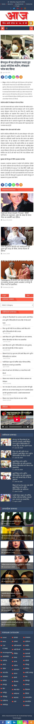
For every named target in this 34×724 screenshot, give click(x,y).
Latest (5, 637)
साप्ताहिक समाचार (9, 509)
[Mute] (28, 427)
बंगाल (15, 673)
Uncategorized (7, 652)
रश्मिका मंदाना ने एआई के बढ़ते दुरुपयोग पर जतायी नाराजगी (17, 565)
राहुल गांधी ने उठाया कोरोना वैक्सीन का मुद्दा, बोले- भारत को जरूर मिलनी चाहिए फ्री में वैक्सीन (6, 296)
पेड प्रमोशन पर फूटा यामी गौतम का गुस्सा (12, 521)
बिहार (15, 685)
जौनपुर (27, 664)
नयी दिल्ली (17, 649)
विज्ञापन (27, 689)
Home (3, 4)
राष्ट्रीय (27, 645)
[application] (17, 420)
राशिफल (27, 641)
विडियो (27, 693)
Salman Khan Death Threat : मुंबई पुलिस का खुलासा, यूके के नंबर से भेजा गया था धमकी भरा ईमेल (16, 215)
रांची (15, 701)
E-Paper (17, 6)
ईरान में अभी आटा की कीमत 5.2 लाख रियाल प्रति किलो (16, 371)
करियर (5, 680)
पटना (15, 661)
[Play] (3, 427)
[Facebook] (2, 77)
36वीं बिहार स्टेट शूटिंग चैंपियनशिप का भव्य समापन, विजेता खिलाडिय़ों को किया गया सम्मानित (17, 338)
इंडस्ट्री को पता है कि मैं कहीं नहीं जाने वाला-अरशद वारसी (16, 622)
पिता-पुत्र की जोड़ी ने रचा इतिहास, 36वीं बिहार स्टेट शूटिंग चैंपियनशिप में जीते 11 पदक (16, 330)
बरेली (15, 677)
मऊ (26, 676)
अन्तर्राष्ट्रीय (6, 656)
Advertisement (19, 4)
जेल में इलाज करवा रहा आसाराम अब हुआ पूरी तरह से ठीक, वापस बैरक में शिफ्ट (15, 248)
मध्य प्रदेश (16, 689)
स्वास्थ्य (27, 705)
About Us (10, 4)
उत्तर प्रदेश (5, 672)
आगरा (4, 664)
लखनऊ (27, 649)
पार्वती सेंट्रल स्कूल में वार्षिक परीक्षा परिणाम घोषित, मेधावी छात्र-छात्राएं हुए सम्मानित (17, 363)
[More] (21, 77)
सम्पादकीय (28, 697)
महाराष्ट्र (16, 697)
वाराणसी (27, 653)
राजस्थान (27, 637)
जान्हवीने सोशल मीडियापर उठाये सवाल (12, 593)
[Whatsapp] (13, 77)
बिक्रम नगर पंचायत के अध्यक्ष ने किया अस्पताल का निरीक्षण (17, 380)
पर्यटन (16, 665)
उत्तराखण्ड (5, 676)
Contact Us (29, 4)
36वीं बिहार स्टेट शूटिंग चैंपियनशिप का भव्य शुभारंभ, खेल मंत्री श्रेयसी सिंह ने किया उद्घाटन (17, 346)
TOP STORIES (5, 647)
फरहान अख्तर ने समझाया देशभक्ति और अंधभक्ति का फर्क (16, 608)
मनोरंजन (16, 693)
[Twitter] (6, 77)
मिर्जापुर (27, 680)
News (4, 641)
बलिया (27, 668)
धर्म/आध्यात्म (17, 645)
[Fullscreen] (31, 427)
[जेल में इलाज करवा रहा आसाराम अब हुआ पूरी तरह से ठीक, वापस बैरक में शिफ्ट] (17, 236)
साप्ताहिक (28, 701)
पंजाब (15, 657)
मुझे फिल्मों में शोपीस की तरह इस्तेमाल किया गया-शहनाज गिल (18, 536)
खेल (4, 688)
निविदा (16, 653)
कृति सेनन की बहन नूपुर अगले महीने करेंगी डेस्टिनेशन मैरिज (17, 579)
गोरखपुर (5, 696)
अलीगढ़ (5, 660)
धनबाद (16, 641)
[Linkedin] (10, 77)
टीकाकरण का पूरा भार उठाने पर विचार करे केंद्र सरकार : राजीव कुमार (30, 296)
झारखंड (16, 637)
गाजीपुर (5, 692)
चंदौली (27, 660)
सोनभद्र (27, 684)
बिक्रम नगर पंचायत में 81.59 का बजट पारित (15, 398)
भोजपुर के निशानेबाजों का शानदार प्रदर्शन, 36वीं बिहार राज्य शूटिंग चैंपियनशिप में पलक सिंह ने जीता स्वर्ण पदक (18, 320)
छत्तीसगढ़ (5, 700)
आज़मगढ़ (27, 656)
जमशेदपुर (5, 704)
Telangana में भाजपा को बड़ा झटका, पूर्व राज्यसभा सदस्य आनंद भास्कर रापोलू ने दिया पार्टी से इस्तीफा (17, 282)
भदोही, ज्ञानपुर (29, 672)
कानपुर (5, 684)
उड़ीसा (4, 668)
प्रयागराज (16, 669)
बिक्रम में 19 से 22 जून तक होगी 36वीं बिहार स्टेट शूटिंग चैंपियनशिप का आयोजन (18, 355)
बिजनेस (16, 681)
